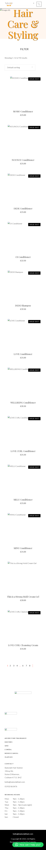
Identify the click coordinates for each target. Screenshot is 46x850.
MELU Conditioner (23, 499)
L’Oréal (8, 749)
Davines (9, 742)
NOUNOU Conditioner (23, 160)
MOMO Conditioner (23, 111)
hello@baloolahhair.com (15, 782)
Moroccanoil (11, 753)
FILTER (24, 49)
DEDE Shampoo (23, 305)
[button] (28, 844)
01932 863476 (11, 786)
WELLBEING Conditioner (23, 402)
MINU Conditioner (23, 548)
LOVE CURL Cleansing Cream (23, 645)
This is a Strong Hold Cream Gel (23, 596)
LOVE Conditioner (23, 354)
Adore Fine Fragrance (16, 738)
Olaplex (9, 757)
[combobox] (20, 68)
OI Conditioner (23, 257)
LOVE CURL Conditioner (23, 451)
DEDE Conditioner (23, 208)
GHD (7, 746)
